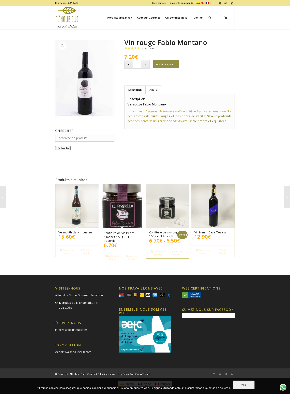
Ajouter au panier (166, 64)
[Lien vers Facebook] (214, 3)
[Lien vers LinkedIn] (226, 3)
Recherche (63, 148)
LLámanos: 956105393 (66, 2)
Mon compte (159, 2)
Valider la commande (181, 2)
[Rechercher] (210, 17)
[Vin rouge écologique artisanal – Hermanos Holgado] (3, 197)
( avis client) (148, 48)
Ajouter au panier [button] (68, 251)
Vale (243, 384)
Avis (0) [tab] (153, 89)
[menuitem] (159, 3)
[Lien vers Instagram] (232, 3)
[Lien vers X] (220, 3)
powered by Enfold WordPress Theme (129, 373)
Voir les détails (87, 251)
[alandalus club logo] (67, 17)
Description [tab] (135, 89)
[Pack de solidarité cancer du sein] (287, 197)
